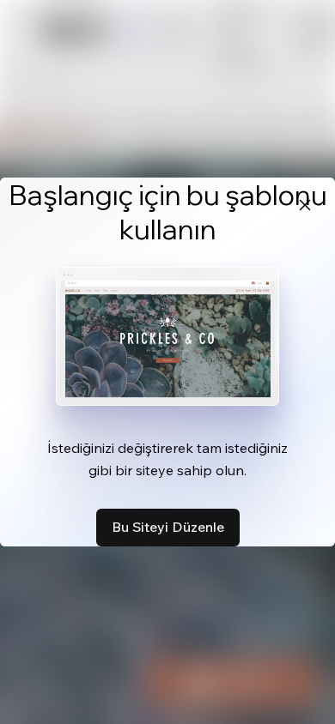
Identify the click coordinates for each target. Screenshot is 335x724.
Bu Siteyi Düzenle (168, 526)
